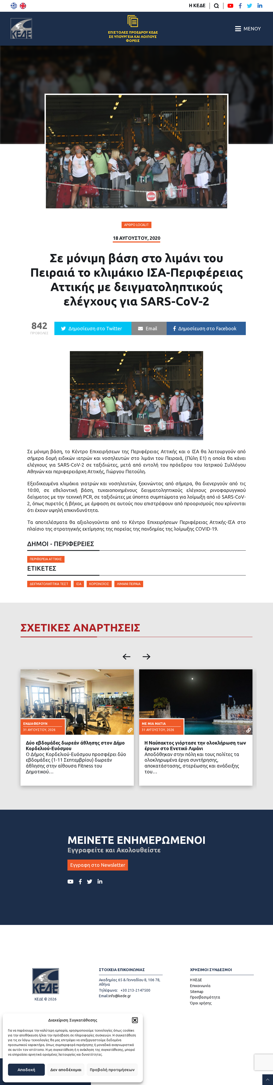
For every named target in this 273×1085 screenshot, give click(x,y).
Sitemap (196, 991)
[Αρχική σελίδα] (21, 28)
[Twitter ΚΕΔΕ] (249, 6)
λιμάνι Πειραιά (128, 584)
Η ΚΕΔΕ (197, 5)
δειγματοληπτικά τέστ (49, 584)
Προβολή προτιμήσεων (112, 1069)
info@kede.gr (120, 996)
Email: (104, 996)
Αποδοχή (26, 1069)
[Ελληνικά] (14, 6)
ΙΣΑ (78, 584)
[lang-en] (23, 6)
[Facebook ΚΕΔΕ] (240, 6)
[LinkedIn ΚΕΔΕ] (260, 6)
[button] (135, 1020)
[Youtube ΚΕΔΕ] (230, 6)
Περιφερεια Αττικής (46, 559)
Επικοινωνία (200, 986)
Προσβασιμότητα (205, 997)
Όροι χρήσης (201, 1003)
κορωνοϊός (99, 584)
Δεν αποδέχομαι (65, 1069)
